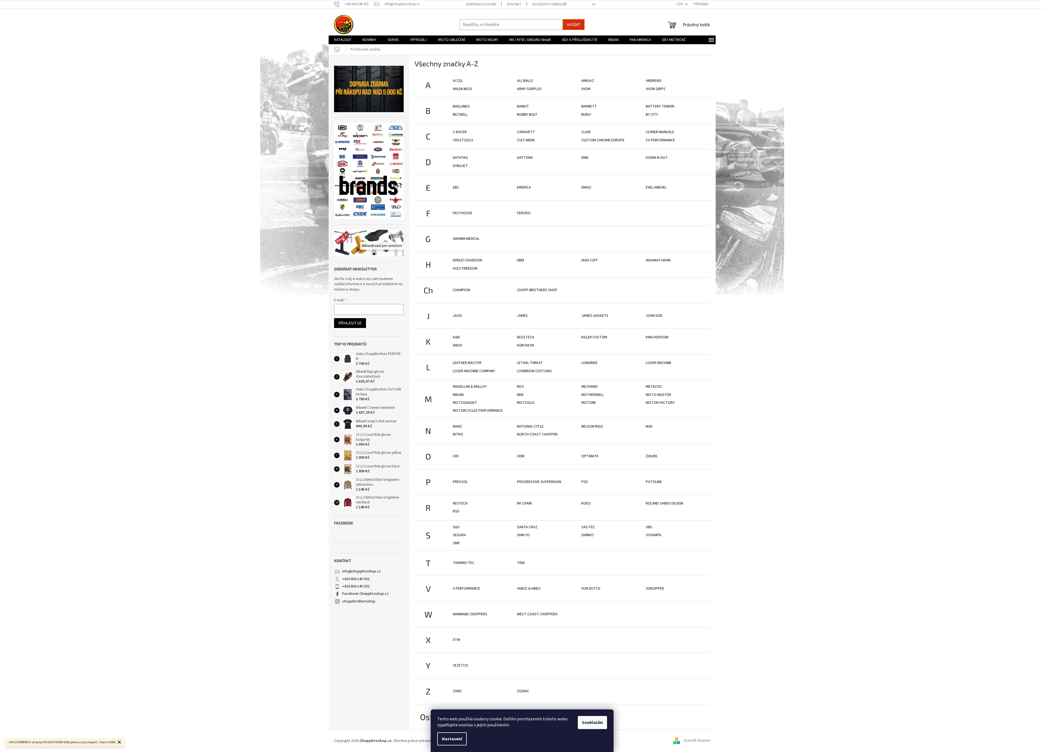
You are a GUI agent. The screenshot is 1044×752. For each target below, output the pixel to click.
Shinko (587, 535)
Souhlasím (592, 723)
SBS (649, 527)
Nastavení (452, 739)
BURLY (586, 114)
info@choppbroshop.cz (361, 571)
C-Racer (460, 132)
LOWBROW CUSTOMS (534, 371)
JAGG (457, 315)
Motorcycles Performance (478, 410)
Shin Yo (523, 535)
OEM (520, 456)
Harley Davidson (467, 260)
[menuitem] (343, 39)
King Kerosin (657, 337)
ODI (456, 456)
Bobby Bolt (527, 114)
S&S (456, 527)
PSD (584, 482)
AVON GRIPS (655, 89)
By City (652, 114)
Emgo (586, 187)
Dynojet (460, 166)
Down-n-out (657, 157)
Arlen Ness (462, 89)
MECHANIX (589, 386)
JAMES (522, 315)
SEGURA (459, 535)
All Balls (525, 80)
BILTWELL (460, 114)
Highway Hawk (658, 260)
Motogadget (465, 402)
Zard (457, 691)
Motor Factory (660, 402)
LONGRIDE (589, 363)
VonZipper (655, 588)
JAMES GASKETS (594, 315)
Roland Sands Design (664, 503)
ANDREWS (654, 80)
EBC (456, 187)
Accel (458, 80)
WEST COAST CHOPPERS (537, 614)
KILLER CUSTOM (594, 337)
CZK (679, 4)
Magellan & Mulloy (470, 386)
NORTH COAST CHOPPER (537, 434)
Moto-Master (658, 395)
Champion (461, 290)
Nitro (458, 434)
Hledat (573, 24)
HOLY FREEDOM (465, 268)
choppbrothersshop (358, 601)
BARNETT (589, 106)
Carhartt (526, 132)
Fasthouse (462, 213)
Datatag (460, 157)
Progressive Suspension (539, 482)
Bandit (523, 106)
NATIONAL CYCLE (530, 426)
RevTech (460, 503)
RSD (456, 511)
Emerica (524, 187)
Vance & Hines (529, 588)
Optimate (590, 456)
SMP (456, 543)
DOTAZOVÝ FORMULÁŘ (549, 4)
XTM (456, 640)
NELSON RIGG (592, 426)
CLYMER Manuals (660, 132)
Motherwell (592, 395)
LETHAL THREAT (530, 363)
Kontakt (514, 4)
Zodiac (523, 691)
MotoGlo (525, 402)
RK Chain (524, 503)
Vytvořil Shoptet (697, 741)
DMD (584, 157)
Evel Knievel (656, 187)
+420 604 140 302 (356, 579)
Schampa (653, 535)
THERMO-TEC (463, 563)
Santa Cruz (527, 527)
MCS (520, 386)
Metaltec (654, 386)
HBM (520, 260)
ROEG (586, 503)
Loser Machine (658, 363)
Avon (585, 89)
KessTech (525, 337)
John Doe (654, 315)
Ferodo (524, 213)
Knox (457, 345)
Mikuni (458, 395)
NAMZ (457, 426)
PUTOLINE (654, 482)
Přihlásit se (350, 323)
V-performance (466, 588)
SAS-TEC (588, 527)
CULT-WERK (526, 140)
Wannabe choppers (470, 614)
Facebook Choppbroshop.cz (365, 593)
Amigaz (587, 80)
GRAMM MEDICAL (466, 238)
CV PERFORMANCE (660, 140)
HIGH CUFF (589, 260)
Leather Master (467, 363)
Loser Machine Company (474, 371)
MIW (520, 395)
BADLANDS (461, 106)
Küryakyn (525, 345)
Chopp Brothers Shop (537, 290)
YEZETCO (460, 665)
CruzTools (463, 140)
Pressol (460, 482)
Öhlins (652, 456)
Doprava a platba (481, 4)
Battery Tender (660, 106)
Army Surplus (529, 89)
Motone (588, 402)
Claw (585, 132)
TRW (521, 563)
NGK (649, 426)
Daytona (525, 157)
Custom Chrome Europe (602, 140)
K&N (456, 337)
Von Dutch (590, 588)
